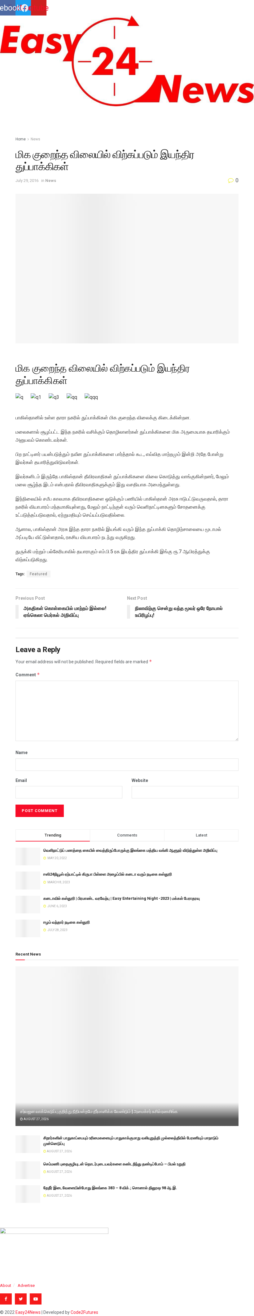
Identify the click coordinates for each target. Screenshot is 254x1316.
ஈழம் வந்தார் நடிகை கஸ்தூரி (66, 922)
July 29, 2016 (26, 180)
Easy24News (28, 1312)
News (35, 139)
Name (21, 752)
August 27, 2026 (36, 1119)
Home (20, 139)
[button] (127, 112)
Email (21, 780)
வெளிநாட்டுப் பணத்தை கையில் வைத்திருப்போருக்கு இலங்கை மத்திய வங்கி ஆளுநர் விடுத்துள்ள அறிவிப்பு (130, 850)
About (5, 1285)
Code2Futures (84, 1312)
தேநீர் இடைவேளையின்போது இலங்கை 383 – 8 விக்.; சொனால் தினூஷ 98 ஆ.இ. (110, 1188)
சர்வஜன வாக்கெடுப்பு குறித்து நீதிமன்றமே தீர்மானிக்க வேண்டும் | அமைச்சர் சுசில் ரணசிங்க (99, 1111)
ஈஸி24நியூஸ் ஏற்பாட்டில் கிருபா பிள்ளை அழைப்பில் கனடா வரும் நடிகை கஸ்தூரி (107, 874)
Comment (27, 675)
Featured (38, 574)
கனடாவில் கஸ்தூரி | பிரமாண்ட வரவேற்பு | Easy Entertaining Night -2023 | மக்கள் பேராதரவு (121, 898)
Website (140, 780)
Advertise (26, 1285)
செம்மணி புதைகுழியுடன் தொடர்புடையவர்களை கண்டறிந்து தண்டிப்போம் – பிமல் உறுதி (114, 1164)
